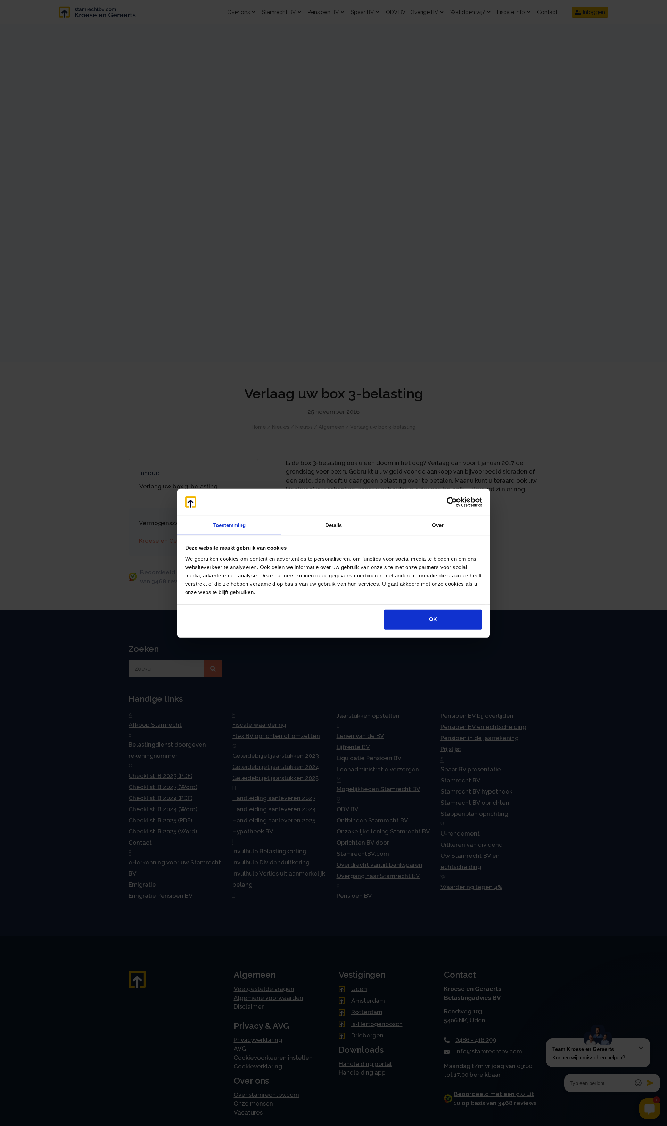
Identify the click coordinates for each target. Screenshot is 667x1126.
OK (433, 619)
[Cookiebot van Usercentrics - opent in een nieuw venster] (451, 502)
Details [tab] (333, 525)
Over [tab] (438, 525)
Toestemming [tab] (229, 525)
